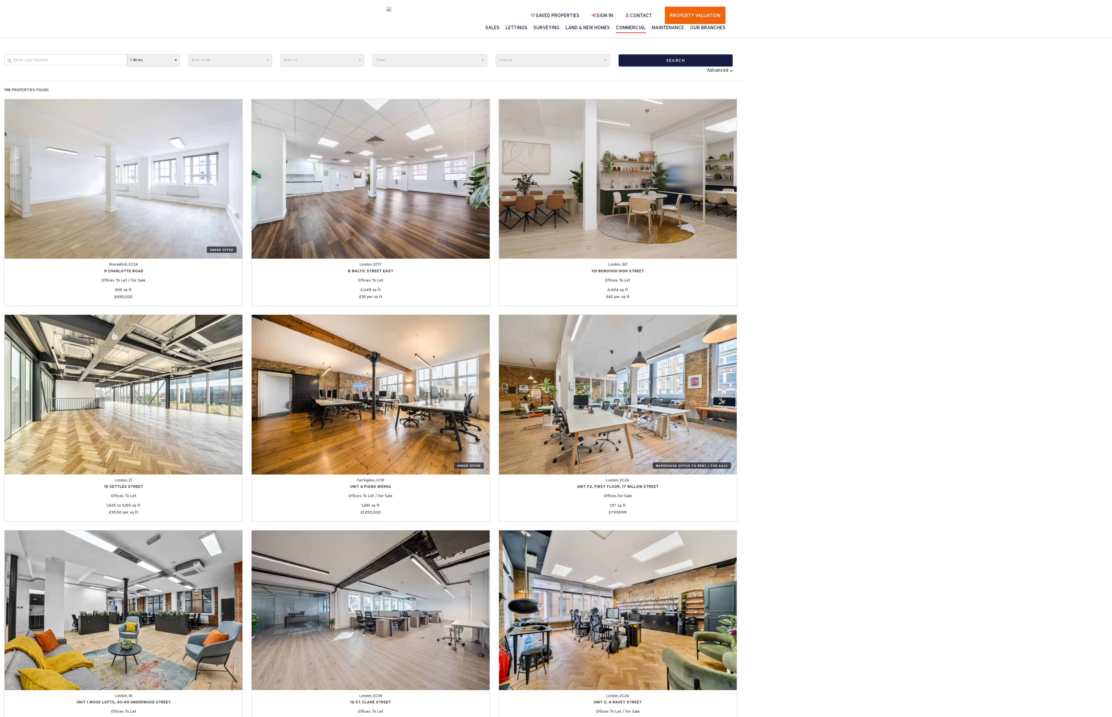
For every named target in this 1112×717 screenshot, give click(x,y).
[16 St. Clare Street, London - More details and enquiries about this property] (370, 610)
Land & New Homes (588, 27)
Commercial (631, 27)
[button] (153, 60)
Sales (492, 27)
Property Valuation (695, 15)
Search (675, 60)
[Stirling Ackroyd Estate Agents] (401, 9)
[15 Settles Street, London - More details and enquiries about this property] (123, 395)
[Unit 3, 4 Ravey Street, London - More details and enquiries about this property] (618, 610)
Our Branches (707, 27)
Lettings (516, 27)
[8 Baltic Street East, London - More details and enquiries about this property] (370, 179)
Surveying (546, 27)
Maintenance (668, 27)
